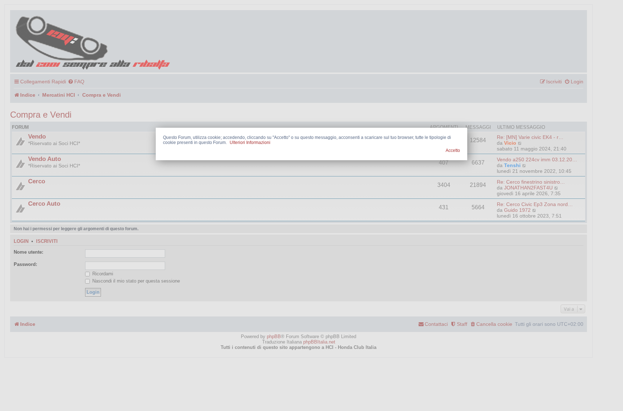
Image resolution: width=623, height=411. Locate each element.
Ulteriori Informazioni (250, 142)
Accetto (453, 150)
